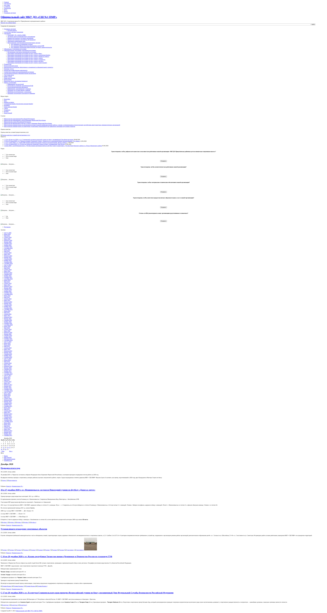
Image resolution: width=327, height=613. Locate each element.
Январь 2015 (7, 415)
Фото (5, 9)
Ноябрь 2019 (7, 337)
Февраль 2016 (8, 400)
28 (1, 449)
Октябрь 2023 (8, 277)
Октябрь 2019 (8, 338)
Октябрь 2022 (8, 292)
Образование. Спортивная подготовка (15, 49)
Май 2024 (7, 268)
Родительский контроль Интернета (17, 87)
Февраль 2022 (8, 302)
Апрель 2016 (7, 398)
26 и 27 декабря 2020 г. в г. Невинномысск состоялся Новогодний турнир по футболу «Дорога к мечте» (48, 490)
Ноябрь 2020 (7, 321)
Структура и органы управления (13, 32)
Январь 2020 (7, 334)
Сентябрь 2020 (8, 325)
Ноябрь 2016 (7, 387)
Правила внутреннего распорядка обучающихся (21, 39)
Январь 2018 (7, 368)
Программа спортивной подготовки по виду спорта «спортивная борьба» (28, 55)
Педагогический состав (11, 65)
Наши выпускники (9, 78)
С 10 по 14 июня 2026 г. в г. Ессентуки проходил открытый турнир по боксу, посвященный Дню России (34, 144)
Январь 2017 (7, 386)
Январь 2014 (7, 432)
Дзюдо (6, 108)
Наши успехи (8, 76)
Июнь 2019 (7, 344)
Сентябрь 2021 (8, 309)
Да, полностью (10, 154)
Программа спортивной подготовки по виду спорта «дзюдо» (25, 58)
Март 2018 (7, 364)
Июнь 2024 (7, 266)
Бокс (5, 100)
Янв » (11, 451)
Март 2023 (7, 285)
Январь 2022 (7, 303)
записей (7, 457)
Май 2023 (7, 282)
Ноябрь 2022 (7, 291)
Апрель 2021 (7, 314)
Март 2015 (7, 412)
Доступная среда (9, 75)
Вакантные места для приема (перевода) (16, 81)
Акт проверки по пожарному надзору (22, 44)
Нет (7, 158)
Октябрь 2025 (8, 246)
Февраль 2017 (8, 384)
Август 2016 (7, 392)
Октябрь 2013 (8, 435)
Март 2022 (7, 300)
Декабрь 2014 (8, 417)
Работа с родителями (10, 82)
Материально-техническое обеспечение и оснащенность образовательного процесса (28, 67)
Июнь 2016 (7, 395)
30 (5, 449)
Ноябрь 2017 (7, 371)
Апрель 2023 (7, 283)
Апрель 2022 (7, 298)
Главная (6, 2)
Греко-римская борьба (10, 107)
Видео (6, 11)
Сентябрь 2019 (8, 340)
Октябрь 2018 (8, 357)
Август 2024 (7, 265)
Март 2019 (7, 349)
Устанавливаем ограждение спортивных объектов (24, 529)
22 (3, 447)
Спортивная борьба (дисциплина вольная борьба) (18, 104)
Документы (7, 3)
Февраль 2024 (8, 272)
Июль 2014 (7, 423)
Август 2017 (7, 375)
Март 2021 (7, 315)
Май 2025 (7, 251)
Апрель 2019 (7, 348)
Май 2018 (7, 361)
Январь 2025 (7, 257)
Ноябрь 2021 (7, 306)
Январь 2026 (7, 242)
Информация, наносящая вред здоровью (19, 89)
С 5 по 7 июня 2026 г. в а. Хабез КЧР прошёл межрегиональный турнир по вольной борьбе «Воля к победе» (35, 142)
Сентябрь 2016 (8, 391)
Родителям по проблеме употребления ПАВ (20, 85)
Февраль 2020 (8, 332)
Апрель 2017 (7, 381)
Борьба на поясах (9, 102)
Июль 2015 (7, 407)
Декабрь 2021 (8, 305)
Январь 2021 (7, 318)
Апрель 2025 (7, 252)
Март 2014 (7, 429)
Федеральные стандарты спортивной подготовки (21, 52)
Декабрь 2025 (8, 243)
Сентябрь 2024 (8, 263)
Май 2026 (7, 236)
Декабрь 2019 (8, 335)
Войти (6, 456)
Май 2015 (7, 409)
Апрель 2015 (7, 410)
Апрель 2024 (7, 269)
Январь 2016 (7, 401)
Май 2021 (7, 312)
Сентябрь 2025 (8, 248)
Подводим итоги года (10, 468)
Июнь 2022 (7, 295)
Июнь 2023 (7, 280)
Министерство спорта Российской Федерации (17, 122)
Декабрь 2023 (8, 274)
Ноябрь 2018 (7, 355)
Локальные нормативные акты (16, 41)
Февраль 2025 (8, 256)
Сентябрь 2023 (8, 279)
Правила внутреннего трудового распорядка (20, 38)
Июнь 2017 (7, 378)
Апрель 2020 (7, 329)
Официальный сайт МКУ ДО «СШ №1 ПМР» (29, 16)
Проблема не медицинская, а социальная (19, 92)
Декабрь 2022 (8, 289)
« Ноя (2, 451)
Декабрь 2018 (8, 354)
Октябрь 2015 (8, 406)
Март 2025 (7, 254)
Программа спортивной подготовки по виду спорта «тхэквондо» (26, 59)
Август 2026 (7, 232)
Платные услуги (9, 69)
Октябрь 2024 (8, 262)
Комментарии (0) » (17, 486)
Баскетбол (7, 99)
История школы (12, 30)
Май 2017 (7, 380)
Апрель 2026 (7, 237)
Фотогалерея (7, 79)
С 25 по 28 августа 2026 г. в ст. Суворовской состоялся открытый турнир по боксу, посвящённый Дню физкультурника (38, 139)
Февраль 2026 (8, 240)
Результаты (7, 227)
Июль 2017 (7, 377)
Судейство (7, 6)
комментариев (9, 459)
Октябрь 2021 (8, 308)
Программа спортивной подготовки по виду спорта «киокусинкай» (27, 62)
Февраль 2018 (8, 366)
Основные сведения (10, 13)
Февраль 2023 (8, 286)
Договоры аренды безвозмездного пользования (21, 36)
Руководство (7, 64)
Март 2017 (7, 383)
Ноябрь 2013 (7, 433)
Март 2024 (7, 271)
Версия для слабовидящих (8, 22)
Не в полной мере (11, 156)
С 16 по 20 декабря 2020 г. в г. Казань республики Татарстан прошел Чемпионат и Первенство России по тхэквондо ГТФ (56, 556)
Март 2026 (7, 239)
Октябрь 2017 (8, 372)
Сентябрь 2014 (8, 421)
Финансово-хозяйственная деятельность (15, 70)
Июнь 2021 (7, 311)
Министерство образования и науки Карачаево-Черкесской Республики (25, 120)
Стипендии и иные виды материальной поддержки (19, 72)
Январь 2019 (7, 352)
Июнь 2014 (7, 424)
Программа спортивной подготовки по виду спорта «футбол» (25, 61)
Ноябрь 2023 (7, 275)
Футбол (6, 111)
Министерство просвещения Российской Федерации (19, 119)
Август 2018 (7, 358)
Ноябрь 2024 (7, 260)
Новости (8, 486)
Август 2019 (7, 341)
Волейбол (7, 105)
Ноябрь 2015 (7, 404)
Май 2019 (7, 346)
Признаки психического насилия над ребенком (21, 93)
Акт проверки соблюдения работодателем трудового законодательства (31, 47)
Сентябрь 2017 (8, 374)
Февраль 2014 (8, 430)
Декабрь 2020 (8, 320)
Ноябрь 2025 (7, 245)
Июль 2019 (7, 343)
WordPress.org (8, 460)
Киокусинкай (8, 113)
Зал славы (7, 5)
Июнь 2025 (7, 249)
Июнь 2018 (7, 360)
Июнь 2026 (7, 234)
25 (10, 447)
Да (7, 216)
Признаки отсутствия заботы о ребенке (18, 90)
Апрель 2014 (7, 427)
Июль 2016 (7, 394)
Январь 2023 (7, 288)
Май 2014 (7, 426)
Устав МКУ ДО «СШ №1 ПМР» (16, 35)
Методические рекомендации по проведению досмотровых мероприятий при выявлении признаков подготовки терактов (39, 126)
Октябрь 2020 (8, 323)
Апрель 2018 (7, 363)
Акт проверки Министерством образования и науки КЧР (27, 46)
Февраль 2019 (8, 351)
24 (8, 447)
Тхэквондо (7, 110)
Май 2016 (7, 397)
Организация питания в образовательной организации (20, 73)
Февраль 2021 (8, 317)
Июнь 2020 (7, 326)
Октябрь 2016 (8, 389)
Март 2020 (7, 331)
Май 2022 (7, 297)
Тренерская (7, 8)
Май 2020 (7, 328)
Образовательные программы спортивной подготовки (20, 50)
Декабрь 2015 (8, 403)
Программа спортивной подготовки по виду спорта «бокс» (24, 53)
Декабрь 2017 (8, 369)
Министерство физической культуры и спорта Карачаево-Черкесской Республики (28, 123)
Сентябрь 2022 (8, 294)
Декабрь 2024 (8, 259)
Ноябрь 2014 (7, 418)
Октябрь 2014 (8, 420)
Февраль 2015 (8, 414)
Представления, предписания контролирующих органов (23, 42)
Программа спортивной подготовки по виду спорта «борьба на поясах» (28, 56)
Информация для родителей (15, 84)
